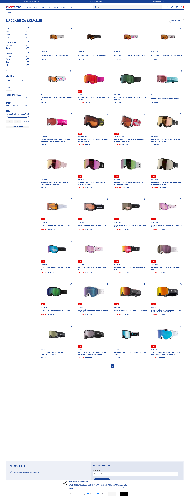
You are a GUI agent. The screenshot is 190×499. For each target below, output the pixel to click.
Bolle (7, 62)
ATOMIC (8, 56)
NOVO (35, 7)
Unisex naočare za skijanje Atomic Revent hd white (167, 268)
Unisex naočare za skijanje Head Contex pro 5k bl (130, 353)
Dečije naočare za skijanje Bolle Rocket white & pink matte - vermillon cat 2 (55, 140)
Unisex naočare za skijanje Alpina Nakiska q (93, 226)
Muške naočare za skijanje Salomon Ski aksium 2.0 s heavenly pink (55, 183)
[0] (181, 7)
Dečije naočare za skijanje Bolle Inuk (165, 98)
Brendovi (63, 7)
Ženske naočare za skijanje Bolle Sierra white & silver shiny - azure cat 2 (166, 353)
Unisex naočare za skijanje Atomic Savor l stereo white (92, 311)
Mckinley (9, 68)
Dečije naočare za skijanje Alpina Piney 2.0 (56, 55)
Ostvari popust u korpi (13, 98)
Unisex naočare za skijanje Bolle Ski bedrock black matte (54, 353)
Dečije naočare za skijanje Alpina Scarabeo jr (56, 98)
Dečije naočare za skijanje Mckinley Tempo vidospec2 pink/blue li (129, 140)
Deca (56, 7)
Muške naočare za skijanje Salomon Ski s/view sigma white (128, 183)
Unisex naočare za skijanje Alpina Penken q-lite (130, 225)
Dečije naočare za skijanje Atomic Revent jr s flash (93, 98)
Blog (70, 7)
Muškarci (42, 7)
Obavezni (75, 494)
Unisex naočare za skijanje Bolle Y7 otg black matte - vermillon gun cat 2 (91, 353)
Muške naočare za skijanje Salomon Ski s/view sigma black (91, 183)
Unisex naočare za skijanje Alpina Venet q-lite (92, 268)
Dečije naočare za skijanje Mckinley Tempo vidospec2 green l (93, 140)
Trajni (84, 494)
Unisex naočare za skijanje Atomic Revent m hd (56, 311)
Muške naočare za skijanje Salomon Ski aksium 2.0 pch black (165, 140)
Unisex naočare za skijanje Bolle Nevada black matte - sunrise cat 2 (166, 311)
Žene (50, 7)
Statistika (93, 494)
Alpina (8, 59)
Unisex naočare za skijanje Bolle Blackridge (130, 311)
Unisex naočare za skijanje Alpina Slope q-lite (166, 225)
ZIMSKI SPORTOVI (12, 106)
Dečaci (8, 48)
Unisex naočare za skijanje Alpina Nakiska (56, 226)
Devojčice (9, 45)
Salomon (9, 71)
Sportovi (28, 7)
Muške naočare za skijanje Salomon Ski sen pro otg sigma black (166, 183)
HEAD (8, 65)
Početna (8, 12)
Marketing (103, 494)
